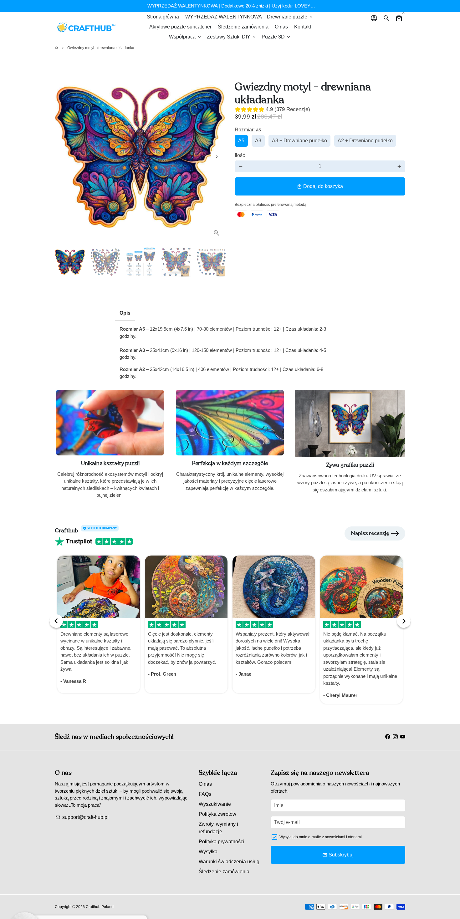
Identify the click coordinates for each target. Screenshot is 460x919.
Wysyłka (208, 851)
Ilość (240, 155)
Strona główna (163, 16)
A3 (258, 140)
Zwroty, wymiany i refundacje (218, 827)
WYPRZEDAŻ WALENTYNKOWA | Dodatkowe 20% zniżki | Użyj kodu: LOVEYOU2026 (237, 5)
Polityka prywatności (221, 841)
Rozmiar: (248, 129)
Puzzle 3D (276, 36)
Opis (125, 313)
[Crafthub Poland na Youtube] (402, 736)
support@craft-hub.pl (82, 817)
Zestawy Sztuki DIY (232, 36)
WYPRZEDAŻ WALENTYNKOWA (223, 16)
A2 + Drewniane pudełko (365, 140)
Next (217, 157)
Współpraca (185, 36)
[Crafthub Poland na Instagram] (395, 736)
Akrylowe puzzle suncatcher (180, 26)
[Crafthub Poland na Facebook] (387, 736)
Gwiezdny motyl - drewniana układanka (100, 48)
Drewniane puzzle (290, 16)
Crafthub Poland (100, 907)
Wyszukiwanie (215, 804)
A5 (241, 140)
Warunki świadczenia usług (229, 861)
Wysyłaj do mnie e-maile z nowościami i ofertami (320, 837)
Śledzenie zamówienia (243, 26)
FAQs (205, 794)
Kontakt (302, 26)
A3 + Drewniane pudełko (299, 140)
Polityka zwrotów (217, 814)
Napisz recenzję (370, 533)
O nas (281, 26)
